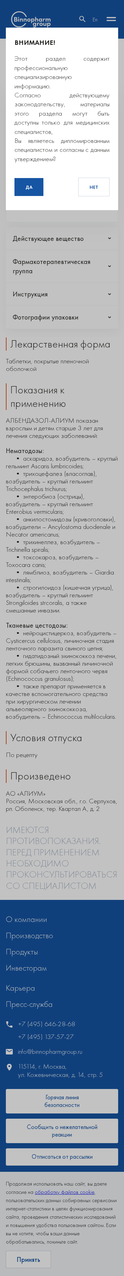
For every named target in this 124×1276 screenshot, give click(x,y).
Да (28, 187)
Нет (94, 187)
